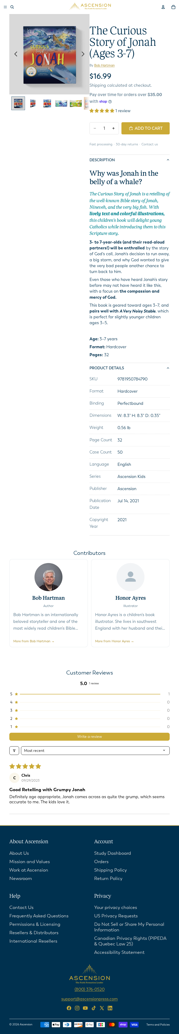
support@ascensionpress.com (89, 999)
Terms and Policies (158, 1024)
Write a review (89, 736)
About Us (19, 853)
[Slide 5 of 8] (75, 103)
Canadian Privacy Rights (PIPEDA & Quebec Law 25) (130, 941)
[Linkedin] (110, 1008)
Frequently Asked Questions (39, 916)
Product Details (107, 368)
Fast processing (101, 144)
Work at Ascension (28, 870)
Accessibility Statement (119, 952)
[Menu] (5, 7)
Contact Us (21, 907)
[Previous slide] (14, 54)
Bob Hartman (104, 65)
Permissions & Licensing (34, 924)
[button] (102, 110)
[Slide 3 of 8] (47, 103)
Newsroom (20, 878)
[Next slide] (84, 54)
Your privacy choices (115, 907)
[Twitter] (102, 1008)
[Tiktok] (93, 1008)
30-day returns (127, 144)
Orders (101, 861)
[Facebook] (69, 1008)
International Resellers (33, 941)
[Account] (163, 7)
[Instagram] (77, 1008)
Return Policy (108, 878)
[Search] (12, 7)
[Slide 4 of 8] (61, 103)
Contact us (149, 144)
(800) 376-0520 (90, 989)
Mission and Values (29, 861)
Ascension (26, 1024)
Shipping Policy (110, 870)
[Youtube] (85, 1008)
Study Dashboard (112, 853)
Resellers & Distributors (34, 933)
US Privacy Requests (116, 916)
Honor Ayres (130, 598)
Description (102, 160)
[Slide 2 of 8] (32, 103)
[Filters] (14, 750)
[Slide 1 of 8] (18, 103)
